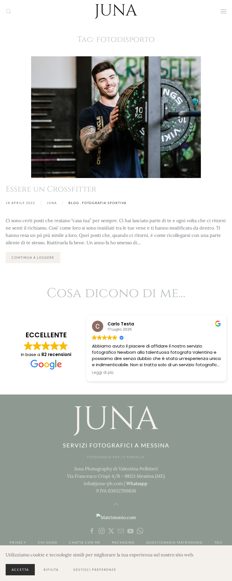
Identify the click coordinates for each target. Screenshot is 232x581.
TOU (218, 542)
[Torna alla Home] (116, 11)
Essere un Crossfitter (51, 189)
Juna (52, 203)
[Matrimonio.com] (116, 517)
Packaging (123, 542)
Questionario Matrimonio (174, 542)
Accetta (20, 569)
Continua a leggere (33, 257)
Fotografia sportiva (104, 203)
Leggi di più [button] (102, 372)
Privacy (18, 542)
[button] (8, 11)
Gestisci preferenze (94, 569)
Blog (73, 203)
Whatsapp (136, 483)
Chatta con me (84, 542)
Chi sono (47, 542)
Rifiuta (51, 569)
